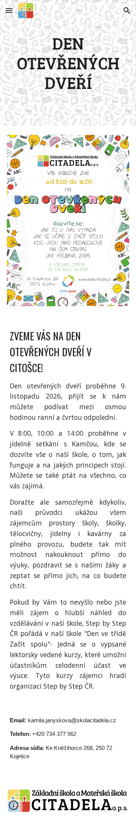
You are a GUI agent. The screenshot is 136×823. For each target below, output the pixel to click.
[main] (68, 62)
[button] (9, 10)
